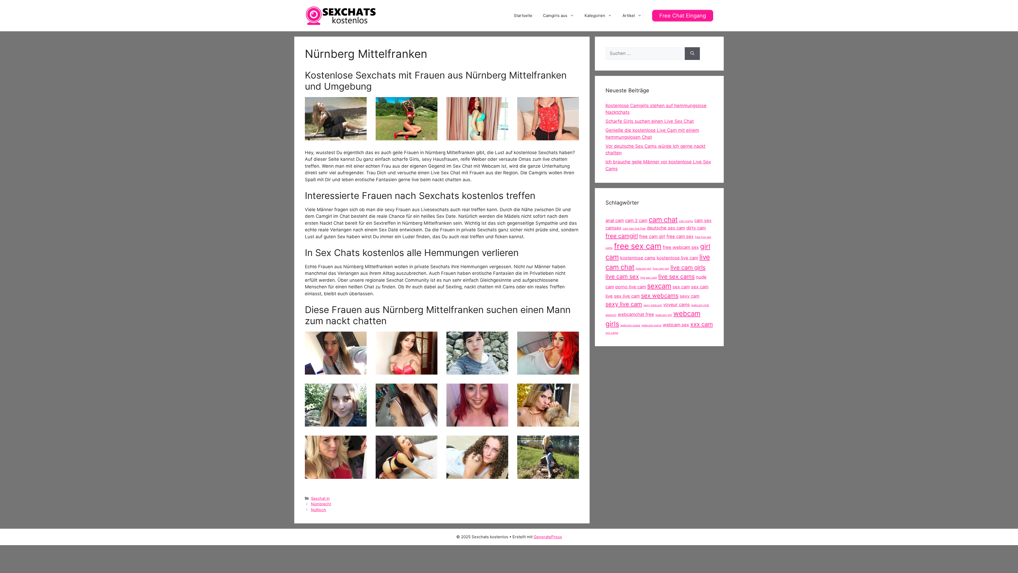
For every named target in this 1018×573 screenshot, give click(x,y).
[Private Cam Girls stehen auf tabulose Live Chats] (336, 371)
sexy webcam (652, 305)
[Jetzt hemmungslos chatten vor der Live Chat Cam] (336, 136)
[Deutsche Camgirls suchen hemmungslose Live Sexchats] (548, 136)
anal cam (614, 220)
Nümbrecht (321, 504)
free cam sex (680, 236)
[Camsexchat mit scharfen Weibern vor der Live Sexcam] (477, 423)
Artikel (628, 15)
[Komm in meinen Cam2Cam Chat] (406, 475)
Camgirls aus (555, 15)
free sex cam (637, 246)
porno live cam (630, 286)
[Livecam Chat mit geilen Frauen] (406, 136)
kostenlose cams (637, 258)
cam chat (663, 219)
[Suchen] (692, 53)
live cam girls (687, 267)
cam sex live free (634, 228)
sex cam (681, 286)
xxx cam (701, 324)
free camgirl (621, 235)
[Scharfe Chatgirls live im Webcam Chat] (477, 475)
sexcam (659, 286)
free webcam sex (681, 247)
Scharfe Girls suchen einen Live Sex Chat (649, 121)
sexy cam (689, 296)
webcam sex (676, 324)
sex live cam (627, 296)
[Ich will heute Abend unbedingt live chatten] (548, 423)
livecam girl (643, 268)
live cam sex (622, 276)
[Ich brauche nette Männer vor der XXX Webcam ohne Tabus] (477, 371)
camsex (613, 228)
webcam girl (663, 315)
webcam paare (630, 325)
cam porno (686, 221)
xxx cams (611, 333)
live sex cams (676, 276)
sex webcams (659, 295)
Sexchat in (320, 498)
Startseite (523, 15)
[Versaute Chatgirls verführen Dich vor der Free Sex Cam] (477, 136)
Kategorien (595, 15)
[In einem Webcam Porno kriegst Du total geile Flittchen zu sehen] (548, 475)
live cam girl (661, 268)
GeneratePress (548, 536)
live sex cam (648, 277)
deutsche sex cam (666, 228)
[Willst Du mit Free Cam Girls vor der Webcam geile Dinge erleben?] (406, 371)
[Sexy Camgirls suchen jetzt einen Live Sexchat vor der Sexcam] (548, 371)
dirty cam (696, 228)
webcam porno (651, 325)
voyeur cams (676, 304)
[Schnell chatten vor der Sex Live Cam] (336, 423)
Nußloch (318, 509)
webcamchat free (636, 314)
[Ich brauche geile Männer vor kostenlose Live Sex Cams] (406, 423)
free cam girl (652, 236)
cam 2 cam (636, 220)
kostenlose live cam (677, 258)
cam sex (703, 220)
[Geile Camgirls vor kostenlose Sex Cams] (336, 475)
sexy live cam (623, 304)
